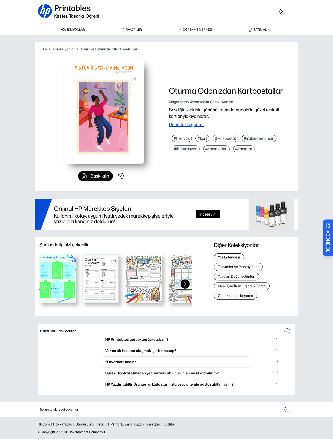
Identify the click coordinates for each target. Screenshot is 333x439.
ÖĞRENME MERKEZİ (197, 30)
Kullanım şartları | (148, 424)
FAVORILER (133, 30)
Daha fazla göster (186, 124)
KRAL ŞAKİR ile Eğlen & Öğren (242, 286)
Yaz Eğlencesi (229, 257)
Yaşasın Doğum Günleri (236, 276)
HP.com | (45, 424)
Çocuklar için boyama (235, 296)
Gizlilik (169, 424)
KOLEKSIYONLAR (73, 30)
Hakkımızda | (64, 424)
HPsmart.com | (120, 424)
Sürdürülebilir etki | (92, 424)
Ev (45, 49)
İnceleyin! (208, 214)
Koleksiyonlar (64, 49)
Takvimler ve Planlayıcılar (238, 267)
